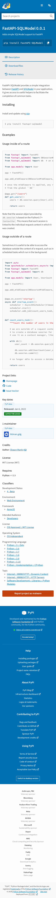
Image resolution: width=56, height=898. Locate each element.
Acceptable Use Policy (27, 769)
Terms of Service (27, 753)
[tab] (28, 57)
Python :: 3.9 (13, 558)
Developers (12, 518)
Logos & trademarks (28, 702)
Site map (43, 891)
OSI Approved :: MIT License (20, 527)
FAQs (28, 674)
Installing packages (26, 658)
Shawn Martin (17, 449)
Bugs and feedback (28, 722)
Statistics (28, 698)
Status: (28, 630)
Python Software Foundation (29, 620)
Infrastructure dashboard (27, 694)
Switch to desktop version (28, 778)
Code (8, 386)
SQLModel (28, 89)
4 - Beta (11, 491)
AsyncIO (11, 509)
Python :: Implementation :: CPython (25, 565)
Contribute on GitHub (26, 726)
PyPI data (8, 404)
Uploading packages (27, 662)
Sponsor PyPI (28, 733)
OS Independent (15, 536)
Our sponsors (28, 705)
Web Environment (16, 500)
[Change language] (50, 5)
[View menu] (42, 5)
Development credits (27, 737)
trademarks (15, 889)
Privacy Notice (27, 765)
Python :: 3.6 (13, 548)
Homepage (11, 381)
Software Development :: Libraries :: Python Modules (28, 582)
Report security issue (28, 757)
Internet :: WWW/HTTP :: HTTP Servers (25, 577)
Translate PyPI (27, 729)
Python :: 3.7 (13, 552)
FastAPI (15, 89)
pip (27, 113)
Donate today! (28, 637)
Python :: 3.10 (14, 562)
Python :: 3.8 (13, 555)
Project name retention (27, 670)
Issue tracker (12, 391)
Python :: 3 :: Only (15, 545)
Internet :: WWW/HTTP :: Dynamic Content (27, 574)
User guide (27, 666)
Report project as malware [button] (28, 593)
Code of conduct (27, 761)
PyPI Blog (27, 690)
